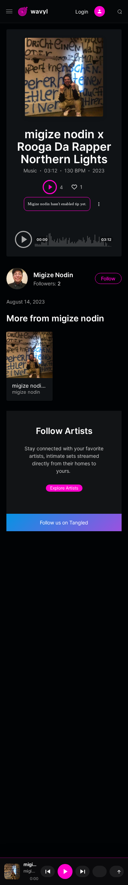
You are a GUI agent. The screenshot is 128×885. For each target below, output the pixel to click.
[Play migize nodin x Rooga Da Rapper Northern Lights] (50, 187)
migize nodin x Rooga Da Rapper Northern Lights (30, 864)
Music (30, 170)
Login (81, 12)
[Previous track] (48, 871)
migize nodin (53, 274)
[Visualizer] (99, 871)
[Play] (65, 871)
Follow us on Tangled (64, 522)
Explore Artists (64, 488)
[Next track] (82, 871)
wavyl (39, 12)
